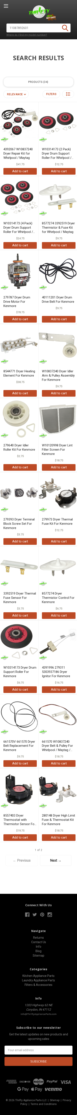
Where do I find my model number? (26, 35)
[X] (35, 914)
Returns (38, 937)
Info (38, 946)
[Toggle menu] (6, 6)
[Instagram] (49, 914)
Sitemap (38, 955)
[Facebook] (27, 914)
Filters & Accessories (38, 984)
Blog (38, 951)
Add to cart (20, 171)
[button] (68, 94)
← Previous (22, 860)
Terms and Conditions (44, 1104)
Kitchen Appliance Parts (38, 976)
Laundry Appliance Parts (38, 980)
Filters (51, 94)
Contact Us (38, 942)
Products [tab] (37, 81)
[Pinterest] (42, 914)
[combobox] (38, 27)
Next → (55, 860)
